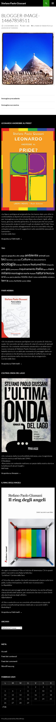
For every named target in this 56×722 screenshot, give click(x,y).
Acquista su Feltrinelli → (11, 239)
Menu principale (52, 3)
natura (41, 273)
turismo (17, 280)
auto (47, 256)
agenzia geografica (8, 256)
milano (6, 273)
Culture (26, 259)
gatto (3, 269)
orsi (3, 276)
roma (35, 277)
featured (36, 264)
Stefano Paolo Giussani (13, 3)
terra (4, 280)
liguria (45, 269)
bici (3, 259)
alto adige (20, 256)
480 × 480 (25, 26)
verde (24, 281)
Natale (32, 273)
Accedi (4, 651)
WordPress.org (7, 666)
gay (8, 268)
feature (26, 264)
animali (42, 255)
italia (39, 269)
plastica (18, 277)
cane (15, 260)
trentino (11, 281)
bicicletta (10, 260)
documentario (40, 259)
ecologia (8, 263)
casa (19, 260)
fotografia (50, 265)
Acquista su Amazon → (11, 473)
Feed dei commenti (9, 661)
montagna (17, 273)
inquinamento (27, 268)
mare (51, 268)
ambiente (31, 255)
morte (26, 273)
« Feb (4, 707)
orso (7, 277)
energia (19, 265)
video (28, 281)
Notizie (50, 273)
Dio (32, 260)
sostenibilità (42, 277)
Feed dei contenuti (9, 656)
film (44, 264)
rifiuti (30, 277)
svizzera (51, 277)
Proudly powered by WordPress (12, 719)
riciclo (24, 276)
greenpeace (14, 269)
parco (12, 277)
